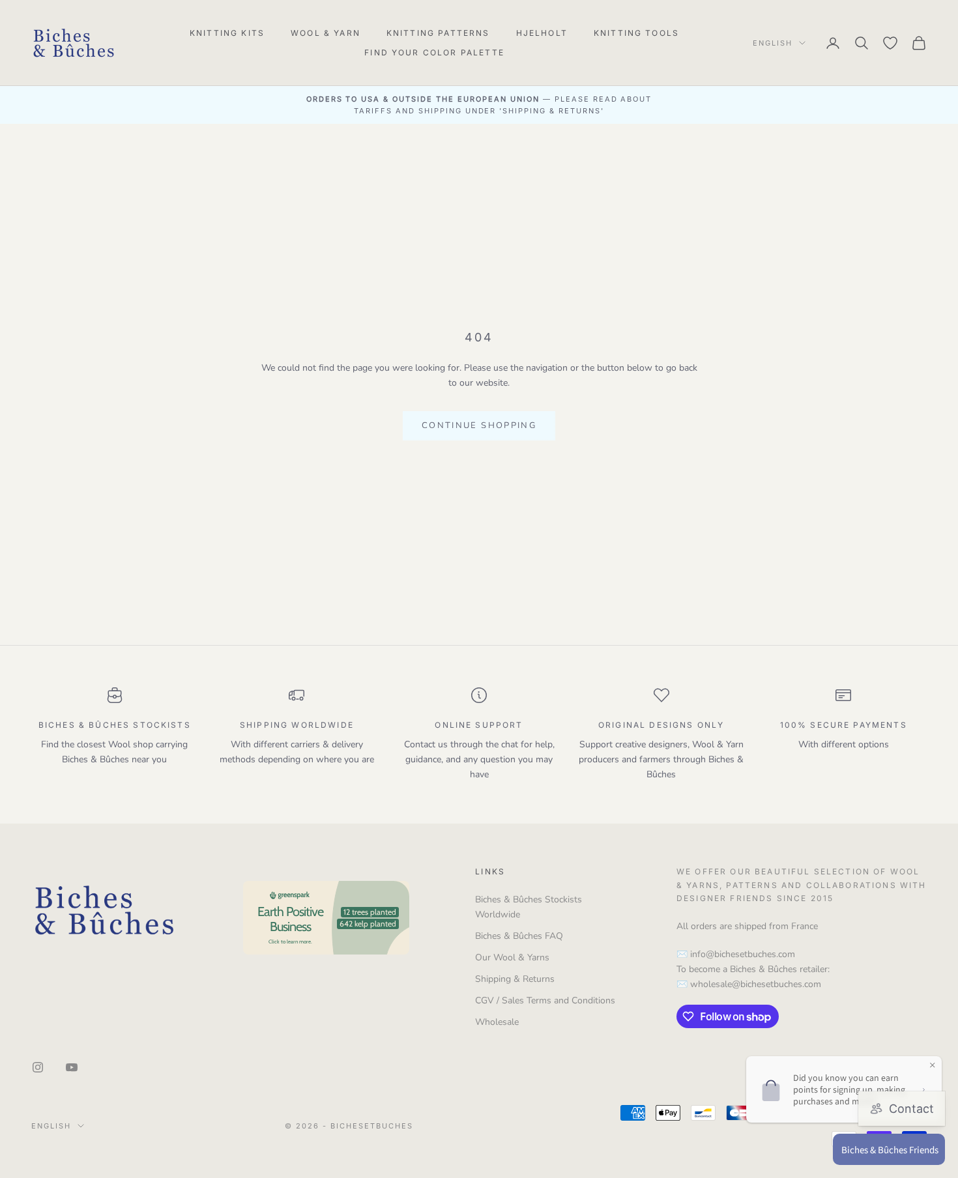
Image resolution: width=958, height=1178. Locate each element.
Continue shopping (479, 425)
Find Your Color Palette (434, 52)
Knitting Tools (636, 33)
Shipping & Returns (515, 979)
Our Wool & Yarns (512, 957)
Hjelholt (542, 33)
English (772, 43)
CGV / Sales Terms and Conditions (545, 1000)
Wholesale (497, 1022)
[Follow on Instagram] (37, 1067)
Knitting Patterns (438, 33)
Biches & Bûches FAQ (519, 936)
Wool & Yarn (325, 33)
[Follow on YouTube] (71, 1067)
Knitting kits (227, 33)
